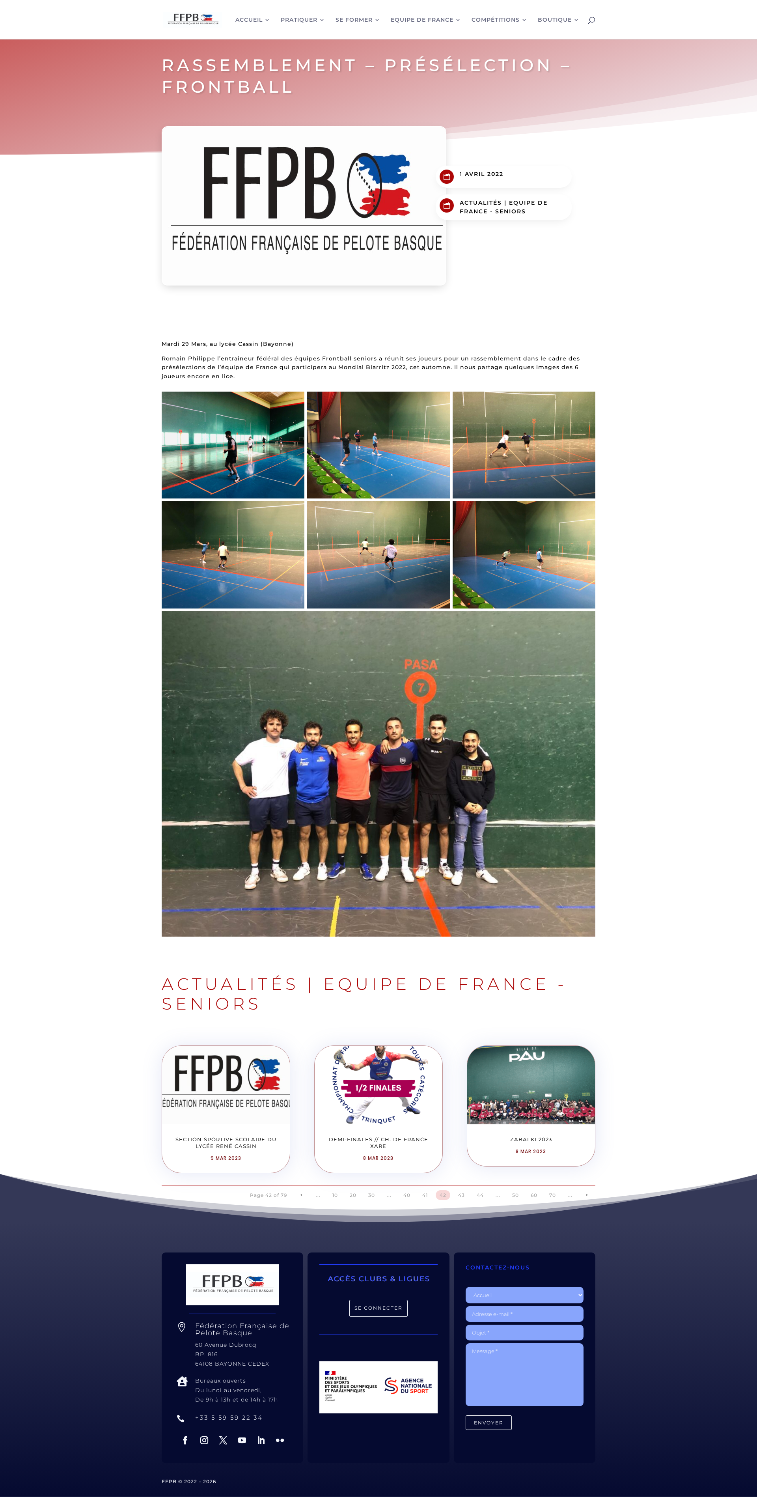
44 (480, 1195)
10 (335, 1195)
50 (515, 1195)
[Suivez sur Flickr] (280, 1440)
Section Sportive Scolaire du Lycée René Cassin (225, 1142)
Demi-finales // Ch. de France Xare (378, 1142)
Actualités (481, 202)
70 (552, 1195)
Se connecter (378, 1308)
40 (406, 1195)
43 (461, 1195)
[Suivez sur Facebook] (185, 1440)
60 (534, 1195)
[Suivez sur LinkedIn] (261, 1440)
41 (425, 1195)
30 (371, 1195)
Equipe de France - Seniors (364, 994)
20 (353, 1195)
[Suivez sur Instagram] (204, 1440)
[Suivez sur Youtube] (242, 1440)
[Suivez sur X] (223, 1440)
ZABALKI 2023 (531, 1139)
